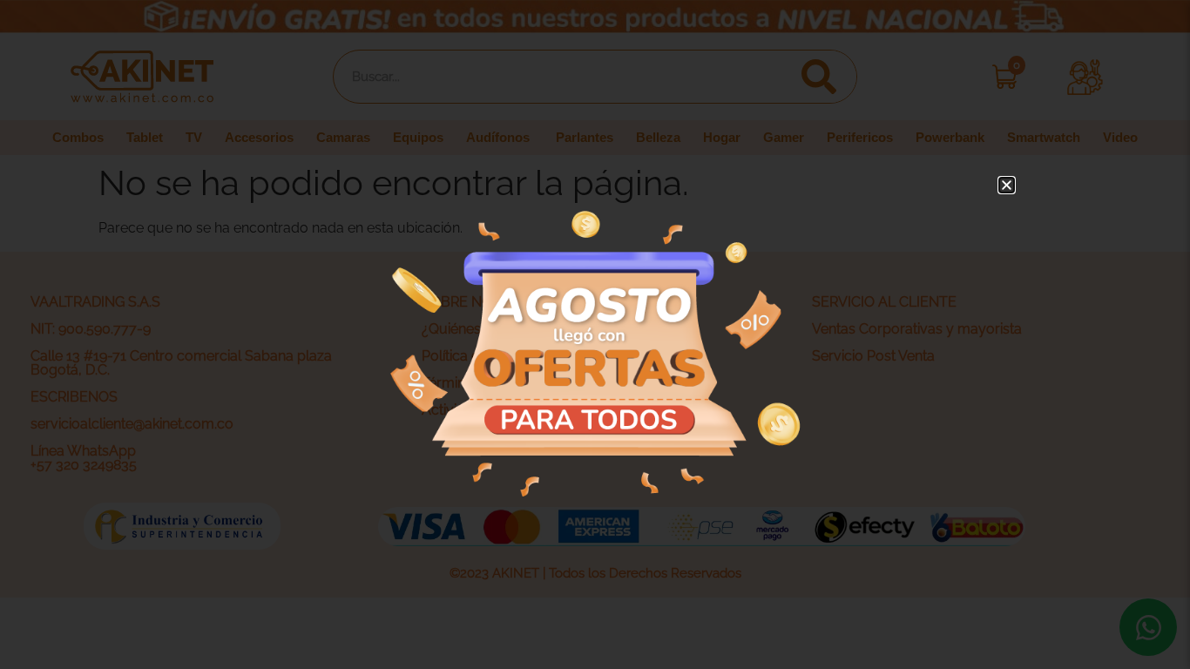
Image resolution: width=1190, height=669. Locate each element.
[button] (1006, 185)
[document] (595, 334)
